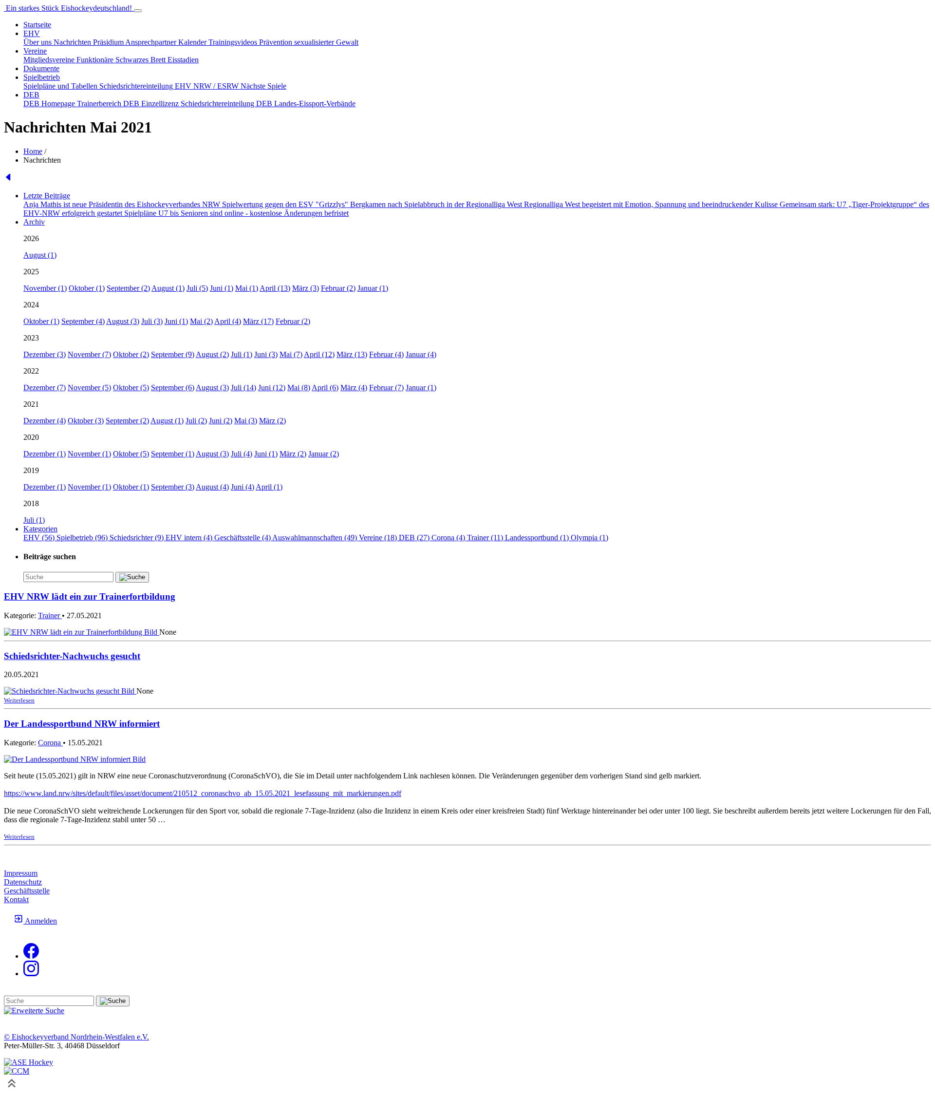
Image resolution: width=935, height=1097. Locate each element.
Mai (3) (245, 420)
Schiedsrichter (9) (138, 537)
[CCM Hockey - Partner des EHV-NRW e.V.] (16, 1071)
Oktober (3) (86, 420)
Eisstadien (183, 60)
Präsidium (109, 42)
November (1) (45, 288)
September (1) (172, 454)
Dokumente (41, 68)
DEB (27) (415, 537)
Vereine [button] (35, 51)
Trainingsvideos (233, 42)
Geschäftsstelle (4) (243, 537)
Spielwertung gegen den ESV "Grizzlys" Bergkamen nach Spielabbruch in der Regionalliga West (373, 204)
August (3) (122, 321)
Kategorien (40, 529)
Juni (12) (271, 387)
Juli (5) (197, 288)
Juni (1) (221, 288)
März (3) (305, 288)
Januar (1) (372, 288)
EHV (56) (39, 537)
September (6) (172, 387)
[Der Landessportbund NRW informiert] (75, 759)
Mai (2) (201, 321)
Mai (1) (246, 288)
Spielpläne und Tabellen (61, 86)
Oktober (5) (131, 387)
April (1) (269, 487)
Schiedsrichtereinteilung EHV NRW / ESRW (170, 86)
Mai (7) (291, 354)
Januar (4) (421, 354)
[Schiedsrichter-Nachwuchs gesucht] (70, 691)
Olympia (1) (589, 537)
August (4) (212, 487)
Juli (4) (241, 454)
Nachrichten (73, 42)
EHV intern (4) (190, 537)
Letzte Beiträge (46, 195)
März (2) (272, 420)
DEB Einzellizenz (152, 103)
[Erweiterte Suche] (34, 1010)
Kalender (193, 42)
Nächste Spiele (263, 86)
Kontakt (16, 899)
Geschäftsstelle (27, 891)
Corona (50, 742)
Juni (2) (220, 420)
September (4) (83, 321)
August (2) (212, 354)
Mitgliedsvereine (49, 60)
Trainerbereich (100, 103)
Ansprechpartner (151, 42)
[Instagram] (31, 973)
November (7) (89, 354)
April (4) (227, 321)
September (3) (172, 487)
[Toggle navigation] (138, 10)
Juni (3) (266, 354)
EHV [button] (31, 33)
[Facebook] (31, 956)
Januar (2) (323, 454)
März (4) (353, 387)
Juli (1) (241, 354)
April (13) (275, 288)
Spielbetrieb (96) (83, 537)
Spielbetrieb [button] (41, 77)
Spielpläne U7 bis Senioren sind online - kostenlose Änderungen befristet (236, 213)
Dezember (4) (44, 420)
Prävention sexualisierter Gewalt (308, 42)
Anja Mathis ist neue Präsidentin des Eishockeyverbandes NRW (122, 204)
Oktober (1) (87, 288)
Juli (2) (196, 420)
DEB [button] (31, 95)
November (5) (89, 387)
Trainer (50, 615)
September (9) (172, 354)
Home (32, 151)
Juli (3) (152, 321)
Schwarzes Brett (141, 60)
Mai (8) (298, 387)
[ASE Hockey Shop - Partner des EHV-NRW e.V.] (28, 1062)
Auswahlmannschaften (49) (315, 537)
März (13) (352, 354)
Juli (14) (243, 387)
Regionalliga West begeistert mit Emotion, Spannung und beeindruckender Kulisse (652, 204)
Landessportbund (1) (538, 537)
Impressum (20, 873)
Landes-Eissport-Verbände (314, 103)
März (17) (258, 321)
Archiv (34, 222)
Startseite (37, 24)
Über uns (38, 42)
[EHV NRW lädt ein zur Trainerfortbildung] (81, 632)
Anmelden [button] (40, 921)
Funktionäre (95, 60)
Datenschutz (23, 882)
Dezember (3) (44, 354)
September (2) (128, 288)
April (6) (325, 387)
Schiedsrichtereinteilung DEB (227, 103)
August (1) (39, 255)
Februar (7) (386, 387)
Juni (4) (242, 487)
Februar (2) (338, 288)
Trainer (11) (486, 537)
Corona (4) (449, 537)
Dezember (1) (44, 454)
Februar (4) (386, 354)
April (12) (319, 354)
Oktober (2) (131, 354)
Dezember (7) (44, 387)
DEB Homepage (50, 103)
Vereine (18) (379, 537)
